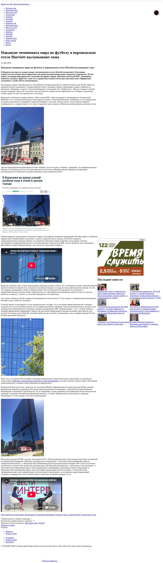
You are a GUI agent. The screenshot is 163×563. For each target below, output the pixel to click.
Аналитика (10, 15)
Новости (9, 531)
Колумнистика (12, 10)
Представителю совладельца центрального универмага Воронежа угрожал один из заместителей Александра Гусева (48, 515)
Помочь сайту (11, 38)
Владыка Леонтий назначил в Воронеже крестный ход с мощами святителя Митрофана (144, 324)
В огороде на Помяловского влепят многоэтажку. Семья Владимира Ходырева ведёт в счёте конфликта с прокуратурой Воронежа (145, 310)
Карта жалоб (11, 40)
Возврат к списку (8, 525)
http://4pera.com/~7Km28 (34, 523)
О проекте (10, 538)
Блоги (8, 43)
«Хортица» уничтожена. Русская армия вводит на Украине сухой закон (114, 323)
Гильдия (9, 21)
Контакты (10, 542)
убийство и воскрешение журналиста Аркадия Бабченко (35, 381)
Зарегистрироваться (21, 4)
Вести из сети (11, 12)
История (9, 19)
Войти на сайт (7, 4)
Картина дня (11, 8)
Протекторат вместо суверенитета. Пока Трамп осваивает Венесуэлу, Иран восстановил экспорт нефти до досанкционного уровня (112, 294)
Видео (8, 45)
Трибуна (9, 17)
